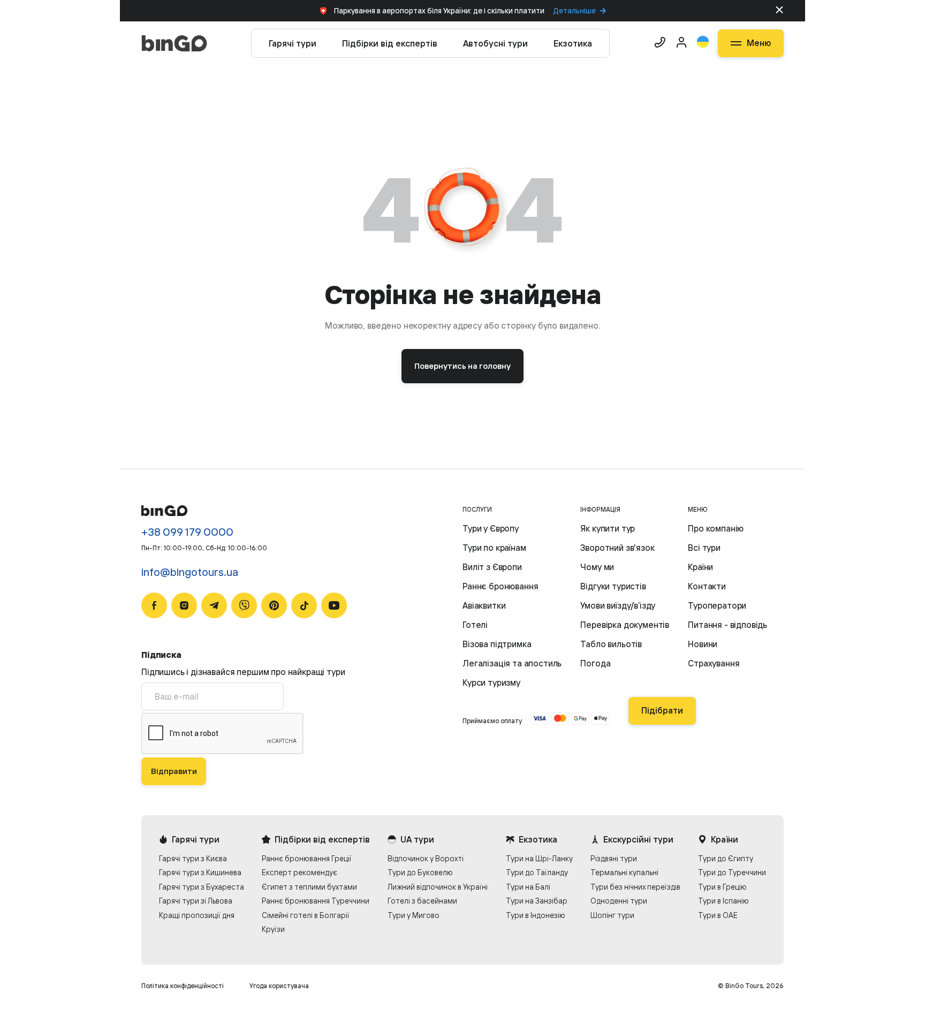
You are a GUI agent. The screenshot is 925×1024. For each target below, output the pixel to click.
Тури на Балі (528, 886)
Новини (702, 644)
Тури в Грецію (722, 886)
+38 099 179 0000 (187, 531)
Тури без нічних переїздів (635, 886)
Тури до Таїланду (537, 872)
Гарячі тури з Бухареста (201, 886)
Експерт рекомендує (299, 872)
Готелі (475, 624)
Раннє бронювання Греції (307, 858)
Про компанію (716, 528)
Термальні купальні (624, 872)
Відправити (174, 771)
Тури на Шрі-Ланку (539, 858)
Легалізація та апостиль (512, 663)
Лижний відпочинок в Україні (438, 886)
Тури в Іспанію (723, 900)
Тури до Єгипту (725, 858)
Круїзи (273, 929)
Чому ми (597, 567)
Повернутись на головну (462, 366)
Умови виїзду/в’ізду (617, 605)
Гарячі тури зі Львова (195, 900)
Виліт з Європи (492, 567)
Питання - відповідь (727, 624)
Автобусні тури (495, 43)
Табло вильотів (611, 644)
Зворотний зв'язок (617, 547)
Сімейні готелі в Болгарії (306, 915)
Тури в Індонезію (535, 915)
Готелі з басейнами (422, 900)
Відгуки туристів (613, 586)
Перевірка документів (624, 624)
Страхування (713, 663)
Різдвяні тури (613, 858)
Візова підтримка (496, 644)
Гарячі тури (292, 43)
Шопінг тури (612, 915)
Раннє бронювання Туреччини (315, 900)
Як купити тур (607, 528)
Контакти (707, 586)
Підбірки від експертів (389, 43)
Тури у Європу (490, 528)
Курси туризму (491, 682)
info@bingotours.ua (189, 572)
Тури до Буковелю (420, 872)
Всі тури (704, 547)
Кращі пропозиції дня (196, 915)
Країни (700, 567)
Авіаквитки (483, 605)
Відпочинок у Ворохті (426, 858)
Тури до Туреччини (732, 872)
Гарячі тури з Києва (193, 858)
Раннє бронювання (500, 586)
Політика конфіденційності (182, 986)
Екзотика (573, 43)
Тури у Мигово (413, 915)
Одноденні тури (618, 900)
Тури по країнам (494, 547)
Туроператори (717, 605)
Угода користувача (279, 986)
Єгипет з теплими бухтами (309, 886)
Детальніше (574, 11)
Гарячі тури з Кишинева (200, 872)
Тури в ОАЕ (718, 915)
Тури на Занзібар (536, 900)
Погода (595, 663)
